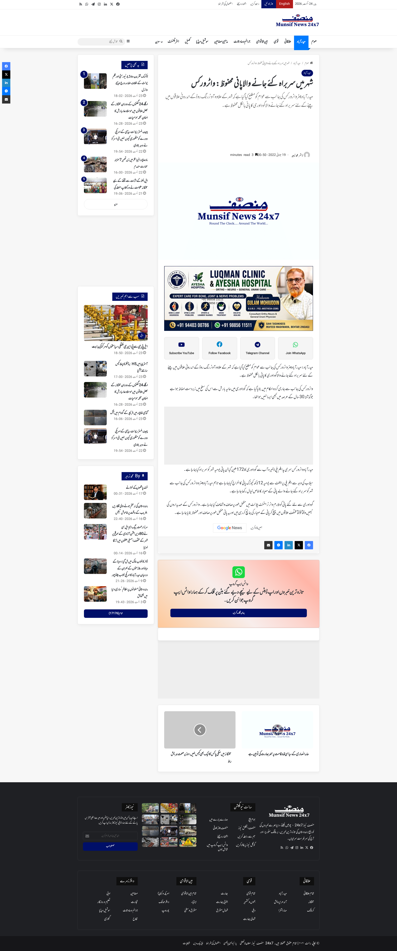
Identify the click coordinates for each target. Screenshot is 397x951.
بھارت (224, 894)
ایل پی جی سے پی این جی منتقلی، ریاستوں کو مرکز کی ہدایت (120, 346)
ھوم (314, 41)
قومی (276, 41)
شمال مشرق (222, 911)
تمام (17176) (116, 613)
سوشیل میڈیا (202, 41)
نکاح (135, 919)
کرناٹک (310, 911)
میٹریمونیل (268, 4)
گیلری (107, 919)
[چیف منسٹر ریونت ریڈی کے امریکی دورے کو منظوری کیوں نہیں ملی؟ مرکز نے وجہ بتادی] (95, 136)
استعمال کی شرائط (225, 4)
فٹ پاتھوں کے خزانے (137, 488)
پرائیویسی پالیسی (230, 943)
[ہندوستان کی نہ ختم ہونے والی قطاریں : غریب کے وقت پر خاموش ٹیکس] (95, 510)
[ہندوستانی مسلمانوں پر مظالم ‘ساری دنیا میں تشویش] (95, 594)
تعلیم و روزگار (103, 902)
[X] (306, 847)
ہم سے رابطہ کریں (246, 837)
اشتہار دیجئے (241, 4)
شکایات (186, 943)
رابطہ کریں (254, 4)
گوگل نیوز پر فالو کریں (245, 845)
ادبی (108, 894)
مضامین (134, 894)
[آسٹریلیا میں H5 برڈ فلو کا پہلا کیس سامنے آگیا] (95, 368)
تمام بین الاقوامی (188, 894)
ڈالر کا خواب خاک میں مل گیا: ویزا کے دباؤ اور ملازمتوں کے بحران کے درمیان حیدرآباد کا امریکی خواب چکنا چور (130, 568)
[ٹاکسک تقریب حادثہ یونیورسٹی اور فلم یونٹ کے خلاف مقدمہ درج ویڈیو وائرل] (95, 81)
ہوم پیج (252, 820)
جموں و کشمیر (249, 902)
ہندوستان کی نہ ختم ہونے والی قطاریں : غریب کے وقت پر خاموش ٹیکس (130, 509)
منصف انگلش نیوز (246, 828)
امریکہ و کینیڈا (163, 894)
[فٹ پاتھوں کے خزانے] (95, 492)
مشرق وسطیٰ (190, 911)
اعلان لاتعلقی (245, 943)
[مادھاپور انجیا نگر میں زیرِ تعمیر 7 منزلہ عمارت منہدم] (95, 164)
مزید (157, 41)
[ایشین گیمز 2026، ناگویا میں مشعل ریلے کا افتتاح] (169, 842)
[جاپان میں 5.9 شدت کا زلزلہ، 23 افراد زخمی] (150, 819)
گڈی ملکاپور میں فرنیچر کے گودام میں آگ (129, 413)
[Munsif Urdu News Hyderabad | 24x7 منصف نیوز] (297, 20)
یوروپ (165, 911)
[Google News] (229, 528)
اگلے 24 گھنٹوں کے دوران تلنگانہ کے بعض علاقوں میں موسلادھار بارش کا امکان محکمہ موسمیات (129, 111)
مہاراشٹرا (283, 911)
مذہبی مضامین (221, 41)
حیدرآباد (301, 41)
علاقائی (287, 41)
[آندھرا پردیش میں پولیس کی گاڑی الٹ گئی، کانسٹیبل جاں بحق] (150, 808)
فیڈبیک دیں (198, 943)
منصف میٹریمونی (220, 828)
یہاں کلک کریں (239, 612)
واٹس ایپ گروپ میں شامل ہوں (217, 847)
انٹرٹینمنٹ (173, 41)
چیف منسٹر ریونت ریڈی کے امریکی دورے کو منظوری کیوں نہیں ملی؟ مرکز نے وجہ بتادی (129, 139)
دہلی (253, 911)
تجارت (134, 902)
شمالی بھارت (249, 919)
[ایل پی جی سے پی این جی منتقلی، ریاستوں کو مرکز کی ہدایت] (169, 808)
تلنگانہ (311, 902)
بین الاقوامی (262, 41)
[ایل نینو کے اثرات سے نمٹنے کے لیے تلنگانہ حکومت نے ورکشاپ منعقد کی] (95, 185)
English (284, 4)
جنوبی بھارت (222, 902)
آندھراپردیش (280, 902)
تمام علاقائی (309, 894)
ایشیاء (193, 902)
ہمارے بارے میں (218, 820)
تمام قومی (250, 894)
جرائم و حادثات (242, 41)
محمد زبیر (295, 155)
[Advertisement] (238, 132)
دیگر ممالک (164, 902)
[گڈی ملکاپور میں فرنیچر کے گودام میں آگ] (95, 417)
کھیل (187, 41)
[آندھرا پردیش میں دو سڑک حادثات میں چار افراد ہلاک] (187, 842)
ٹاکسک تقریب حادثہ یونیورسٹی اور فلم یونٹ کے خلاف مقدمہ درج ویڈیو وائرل (130, 83)
